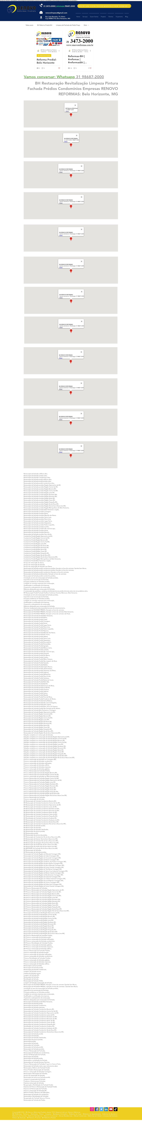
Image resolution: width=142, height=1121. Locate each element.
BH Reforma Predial (44, 55)
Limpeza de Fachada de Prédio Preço (68, 25)
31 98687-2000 (64, 76)
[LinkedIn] (106, 1109)
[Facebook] (97, 1109)
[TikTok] (115, 1109)
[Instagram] (92, 1109)
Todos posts (29, 25)
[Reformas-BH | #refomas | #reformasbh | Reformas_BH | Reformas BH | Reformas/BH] (80, 38)
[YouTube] (111, 1109)
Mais (85, 25)
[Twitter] (101, 1109)
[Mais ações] (60, 51)
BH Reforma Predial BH (44, 25)
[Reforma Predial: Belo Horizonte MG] (48, 38)
